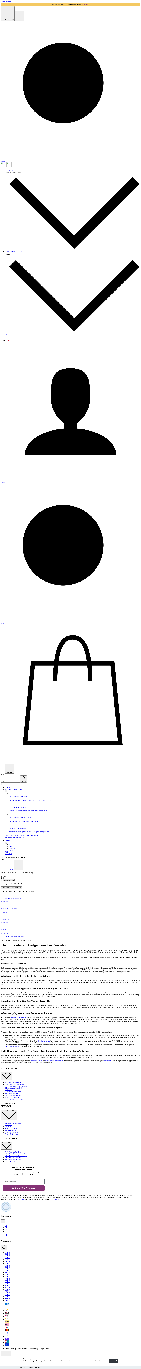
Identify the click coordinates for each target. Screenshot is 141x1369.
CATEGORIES (6, 1143)
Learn (8, 255)
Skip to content (6, 2)
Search (3, 774)
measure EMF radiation (18, 1018)
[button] (5, 340)
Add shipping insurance (11, 887)
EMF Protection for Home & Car (16, 1154)
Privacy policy (23, 1367)
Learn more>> (85, 4)
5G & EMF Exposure (12, 1097)
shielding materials (44, 1041)
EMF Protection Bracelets (13, 1157)
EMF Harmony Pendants (13, 1152)
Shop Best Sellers (10, 835)
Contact (11, 850)
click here (21, 1199)
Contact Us (8, 1125)
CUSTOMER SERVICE (9, 1111)
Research (12, 848)
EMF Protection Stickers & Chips (16, 1156)
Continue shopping (7, 869)
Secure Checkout (8, 880)
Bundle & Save (13, 251)
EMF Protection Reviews (13, 1095)
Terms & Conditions (34, 1367)
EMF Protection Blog (12, 1093)
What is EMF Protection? (13, 1092)
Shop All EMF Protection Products (27, 835)
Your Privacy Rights (11, 1128)
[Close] (139, 1357)
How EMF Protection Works (14, 1084)
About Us (8, 1127)
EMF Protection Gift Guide (14, 1099)
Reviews (8, 336)
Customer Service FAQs (13, 1123)
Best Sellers (9, 170)
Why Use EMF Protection (13, 1082)
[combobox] (10, 781)
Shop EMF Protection (13, 172)
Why (10, 844)
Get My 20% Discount (24, 1188)
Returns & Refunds (11, 1132)
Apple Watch (108, 1061)
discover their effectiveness (54, 1061)
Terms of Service (10, 1130)
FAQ (6, 334)
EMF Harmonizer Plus (12, 1046)
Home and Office (36, 1061)
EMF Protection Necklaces (14, 1159)
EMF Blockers (10, 1161)
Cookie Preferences (11, 1134)
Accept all (113, 1361)
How (10, 846)
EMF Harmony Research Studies (16, 1086)
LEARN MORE (6, 1073)
